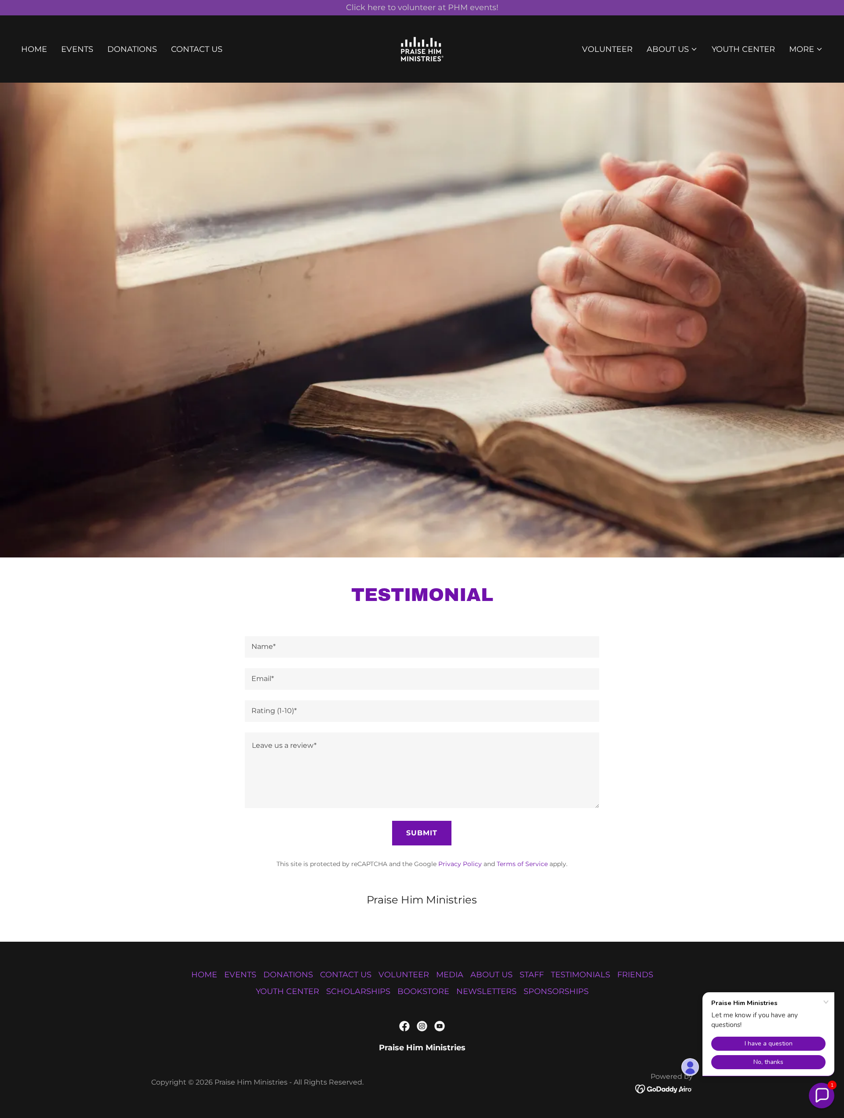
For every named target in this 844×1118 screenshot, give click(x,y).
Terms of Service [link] (522, 864)
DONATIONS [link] (132, 49)
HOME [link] (34, 49)
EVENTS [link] (77, 49)
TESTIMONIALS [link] (580, 975)
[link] (422, 48)
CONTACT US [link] (196, 49)
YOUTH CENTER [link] (743, 49)
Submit (421, 833)
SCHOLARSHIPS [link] (358, 991)
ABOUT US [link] (491, 975)
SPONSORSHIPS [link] (556, 991)
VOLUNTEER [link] (607, 49)
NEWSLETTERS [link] (486, 991)
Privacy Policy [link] (460, 864)
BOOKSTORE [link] (423, 991)
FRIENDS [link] (635, 975)
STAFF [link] (532, 975)
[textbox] (422, 647)
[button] (672, 49)
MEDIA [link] (449, 975)
